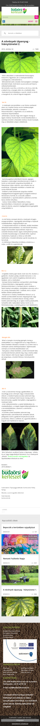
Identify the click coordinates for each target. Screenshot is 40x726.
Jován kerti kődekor (27, 668)
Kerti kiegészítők (8, 674)
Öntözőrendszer (8, 637)
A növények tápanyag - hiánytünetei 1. (20, 589)
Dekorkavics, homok (27, 670)
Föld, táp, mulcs (26, 672)
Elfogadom (20, 720)
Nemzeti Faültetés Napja (14, 558)
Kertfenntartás (8, 635)
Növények (6, 668)
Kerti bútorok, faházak (10, 672)
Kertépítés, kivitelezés (10, 633)
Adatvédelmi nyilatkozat (20, 724)
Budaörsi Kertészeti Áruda (11, 631)
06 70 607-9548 (23, 2)
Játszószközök (7, 670)
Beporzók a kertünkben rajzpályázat (19, 527)
